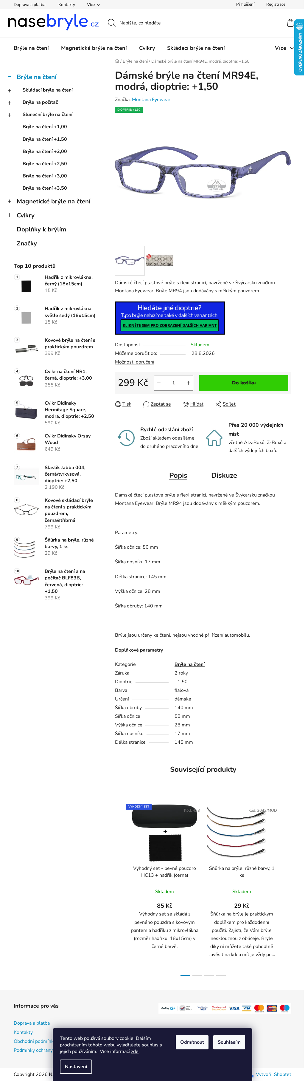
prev (120, 888)
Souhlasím (229, 1042)
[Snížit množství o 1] (158, 382)
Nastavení (76, 1066)
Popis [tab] (178, 475)
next (286, 888)
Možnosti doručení (134, 362)
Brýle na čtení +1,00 (45, 126)
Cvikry (26, 215)
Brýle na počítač (40, 102)
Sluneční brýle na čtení (47, 114)
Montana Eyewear (151, 99)
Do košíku (244, 383)
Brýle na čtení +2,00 (45, 151)
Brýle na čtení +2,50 (45, 163)
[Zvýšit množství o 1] (188, 382)
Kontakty (66, 4)
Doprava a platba (29, 4)
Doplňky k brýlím (41, 229)
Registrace (275, 4)
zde (135, 1051)
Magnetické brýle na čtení (53, 201)
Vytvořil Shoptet (273, 1074)
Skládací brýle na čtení (48, 90)
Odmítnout (192, 1042)
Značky (27, 243)
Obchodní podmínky (35, 1041)
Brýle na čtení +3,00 (45, 176)
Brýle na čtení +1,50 (45, 139)
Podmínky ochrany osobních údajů (50, 1050)
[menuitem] (31, 48)
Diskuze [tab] (224, 475)
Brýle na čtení (36, 77)
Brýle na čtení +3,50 (45, 188)
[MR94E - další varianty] (170, 318)
